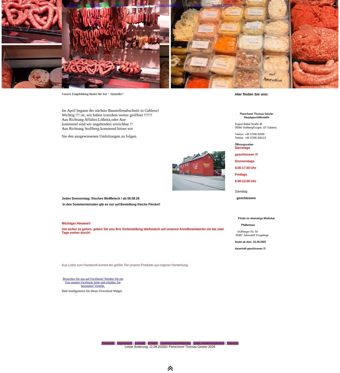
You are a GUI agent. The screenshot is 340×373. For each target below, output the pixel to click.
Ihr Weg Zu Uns (222, 5)
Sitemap (232, 343)
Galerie (140, 5)
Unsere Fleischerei (167, 5)
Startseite (72, 5)
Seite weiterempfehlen (209, 343)
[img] (170, 44)
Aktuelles (119, 5)
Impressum (124, 343)
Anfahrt (153, 343)
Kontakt (196, 5)
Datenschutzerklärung (175, 343)
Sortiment (95, 5)
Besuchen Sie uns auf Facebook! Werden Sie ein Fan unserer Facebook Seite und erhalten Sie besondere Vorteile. (93, 282)
